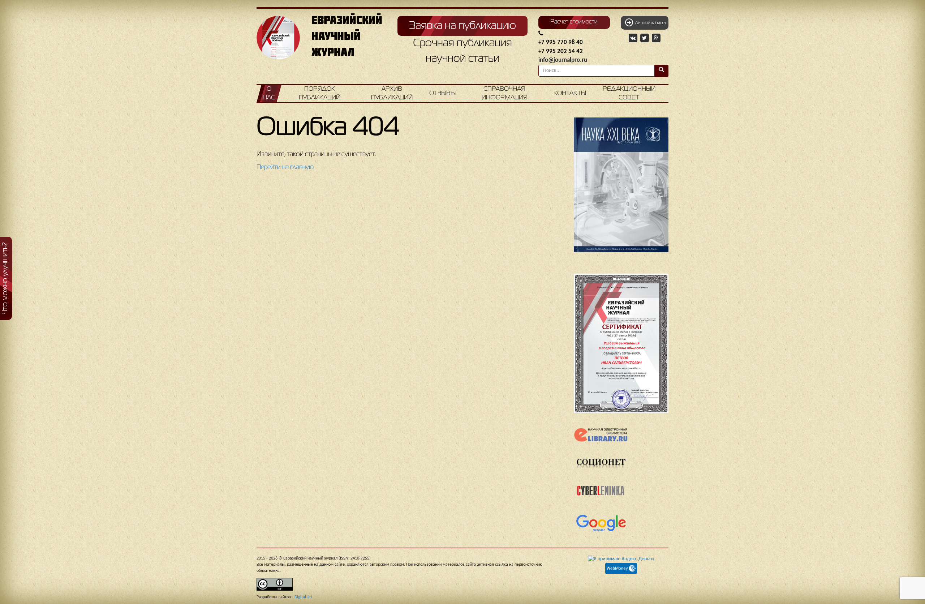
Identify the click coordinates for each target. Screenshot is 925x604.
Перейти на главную (285, 167)
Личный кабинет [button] (649, 23)
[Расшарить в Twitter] (645, 38)
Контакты (570, 93)
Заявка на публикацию (462, 26)
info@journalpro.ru (562, 60)
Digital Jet (303, 597)
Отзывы (442, 93)
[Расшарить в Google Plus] (656, 38)
